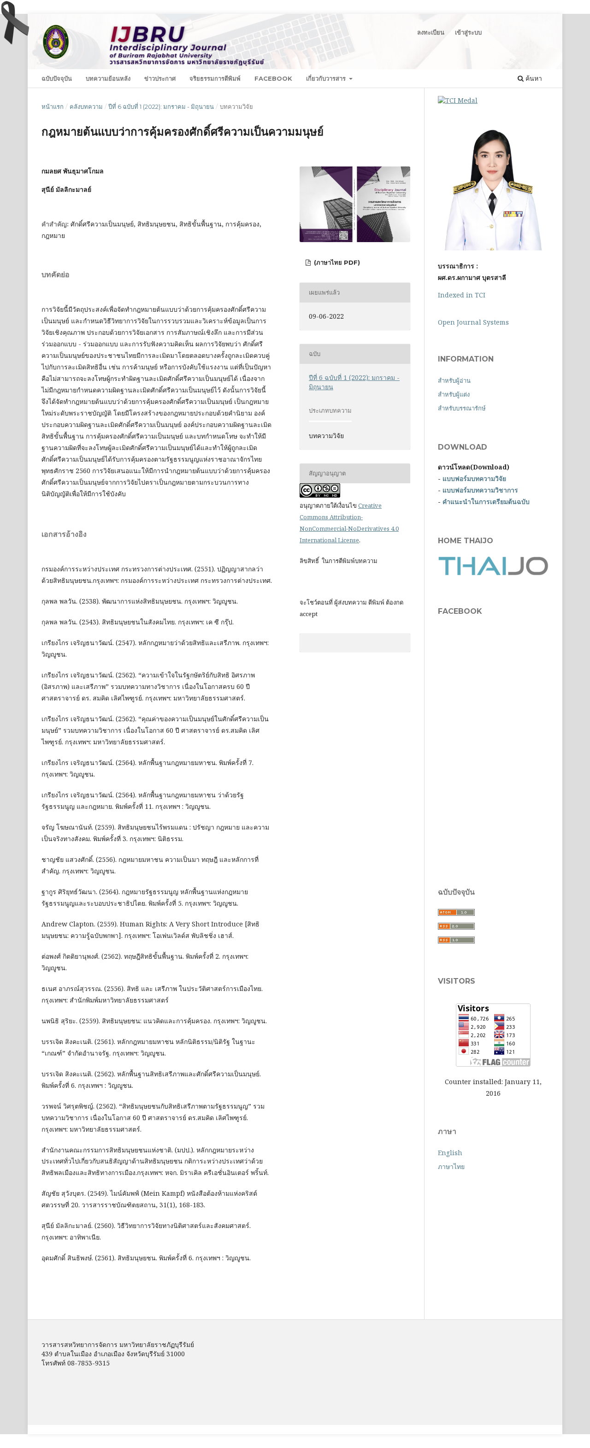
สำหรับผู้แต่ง (454, 394)
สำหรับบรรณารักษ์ (462, 408)
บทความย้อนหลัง (108, 78)
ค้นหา (533, 78)
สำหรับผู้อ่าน (454, 380)
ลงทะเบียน (430, 32)
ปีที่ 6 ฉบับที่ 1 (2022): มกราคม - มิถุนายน (161, 106)
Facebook (273, 78)
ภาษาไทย (451, 1166)
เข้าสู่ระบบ (468, 32)
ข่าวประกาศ (160, 78)
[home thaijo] (493, 573)
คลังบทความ (86, 106)
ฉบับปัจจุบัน (56, 78)
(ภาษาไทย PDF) (336, 262)
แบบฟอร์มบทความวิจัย (474, 478)
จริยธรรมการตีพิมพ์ (215, 78)
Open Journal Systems (473, 322)
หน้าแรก (52, 106)
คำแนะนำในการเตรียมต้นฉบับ (486, 501)
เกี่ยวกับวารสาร (327, 78)
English (450, 1152)
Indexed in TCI (461, 295)
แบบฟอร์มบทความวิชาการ (480, 490)
